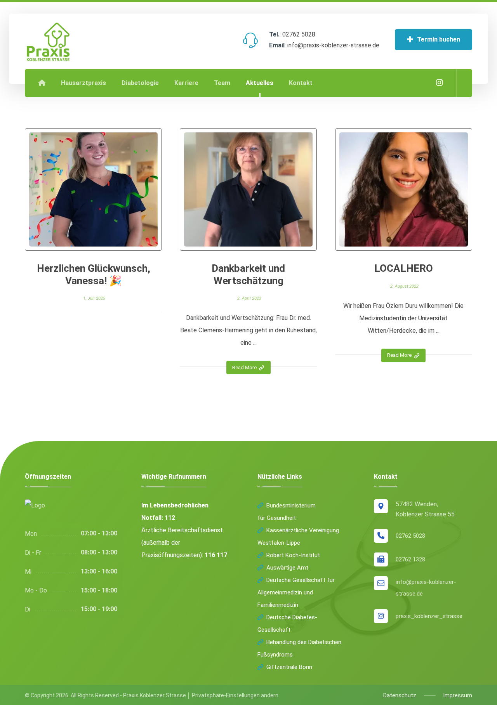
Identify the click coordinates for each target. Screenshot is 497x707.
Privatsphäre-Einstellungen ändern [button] (235, 695)
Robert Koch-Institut (293, 555)
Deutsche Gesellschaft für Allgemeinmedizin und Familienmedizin (296, 592)
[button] (439, 82)
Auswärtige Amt (287, 567)
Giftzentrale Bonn (289, 667)
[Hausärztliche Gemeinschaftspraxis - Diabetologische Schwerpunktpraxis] (48, 42)
